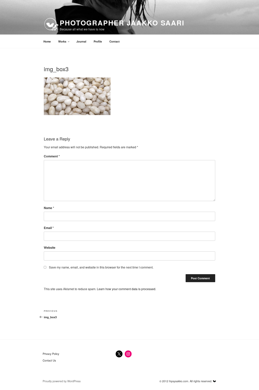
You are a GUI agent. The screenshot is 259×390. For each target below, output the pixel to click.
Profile (98, 41)
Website (49, 247)
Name (49, 208)
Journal (81, 41)
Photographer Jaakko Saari (122, 23)
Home (47, 41)
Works (62, 41)
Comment (52, 156)
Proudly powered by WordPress (62, 381)
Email (49, 228)
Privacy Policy (51, 354)
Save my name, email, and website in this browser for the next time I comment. (101, 267)
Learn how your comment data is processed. (126, 289)
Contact (114, 41)
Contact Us (49, 360)
